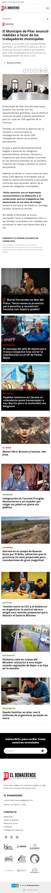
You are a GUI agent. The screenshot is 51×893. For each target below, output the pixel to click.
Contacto (8, 827)
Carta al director (11, 820)
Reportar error (10, 823)
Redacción (8, 817)
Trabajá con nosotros (13, 830)
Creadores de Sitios (32, 890)
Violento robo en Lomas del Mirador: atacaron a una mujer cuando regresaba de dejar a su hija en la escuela (25, 664)
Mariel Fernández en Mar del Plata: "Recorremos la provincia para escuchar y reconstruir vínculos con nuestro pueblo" (23, 304)
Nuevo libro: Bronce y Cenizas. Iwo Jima (24, 453)
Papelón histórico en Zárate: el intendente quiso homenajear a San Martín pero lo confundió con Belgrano (24, 402)
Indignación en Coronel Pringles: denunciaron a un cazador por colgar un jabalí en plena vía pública (23, 503)
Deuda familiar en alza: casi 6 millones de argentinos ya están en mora (25, 715)
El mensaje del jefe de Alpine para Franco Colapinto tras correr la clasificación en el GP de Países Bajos (24, 353)
